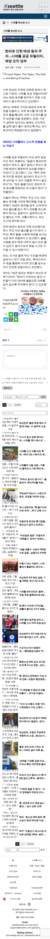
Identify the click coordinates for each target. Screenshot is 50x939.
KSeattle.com (31, 909)
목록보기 (7, 388)
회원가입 (43, 9)
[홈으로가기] (13, 6)
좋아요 (7, 329)
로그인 (44, 4)
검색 (43, 397)
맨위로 (22, 904)
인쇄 (44, 329)
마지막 (17, 405)
